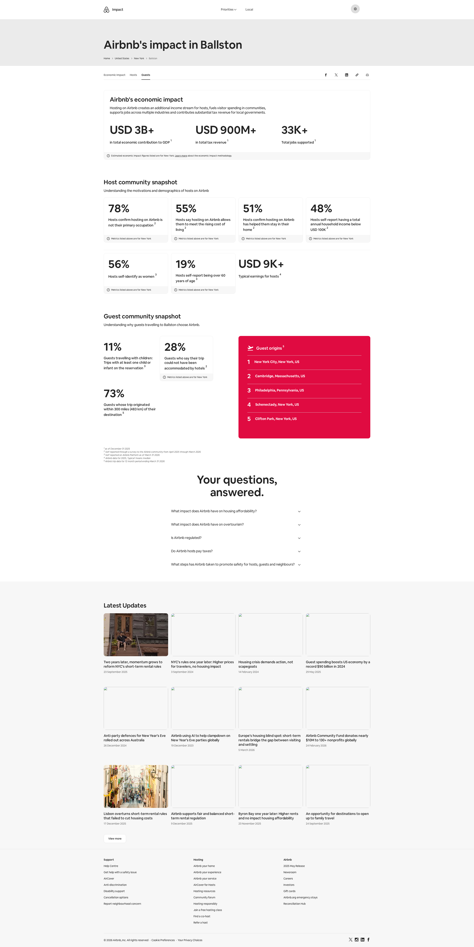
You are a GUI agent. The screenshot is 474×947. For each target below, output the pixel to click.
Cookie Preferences (163, 940)
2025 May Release (294, 866)
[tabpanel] (237, 720)
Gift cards (289, 891)
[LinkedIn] (362, 940)
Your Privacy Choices (190, 940)
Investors (288, 885)
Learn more (181, 155)
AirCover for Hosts (204, 885)
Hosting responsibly (205, 903)
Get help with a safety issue (120, 872)
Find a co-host (201, 916)
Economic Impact (114, 75)
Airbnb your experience (207, 872)
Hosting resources (204, 891)
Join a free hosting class (207, 910)
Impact (117, 9)
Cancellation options (116, 897)
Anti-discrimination (115, 885)
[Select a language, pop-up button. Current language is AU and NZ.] (355, 8)
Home (107, 58)
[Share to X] (336, 75)
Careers (288, 878)
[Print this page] (367, 75)
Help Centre (111, 866)
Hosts (133, 75)
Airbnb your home (204, 866)
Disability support (114, 891)
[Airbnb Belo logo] (106, 10)
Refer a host (200, 922)
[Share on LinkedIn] (347, 75)
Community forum (204, 897)
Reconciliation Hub (294, 903)
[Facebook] (368, 940)
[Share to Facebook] (326, 75)
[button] (237, 511)
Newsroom (289, 872)
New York (139, 58)
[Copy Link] (357, 75)
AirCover (109, 878)
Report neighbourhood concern (122, 903)
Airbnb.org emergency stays (300, 897)
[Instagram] (356, 940)
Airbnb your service (204, 878)
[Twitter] (351, 940)
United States (122, 58)
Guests (145, 75)
